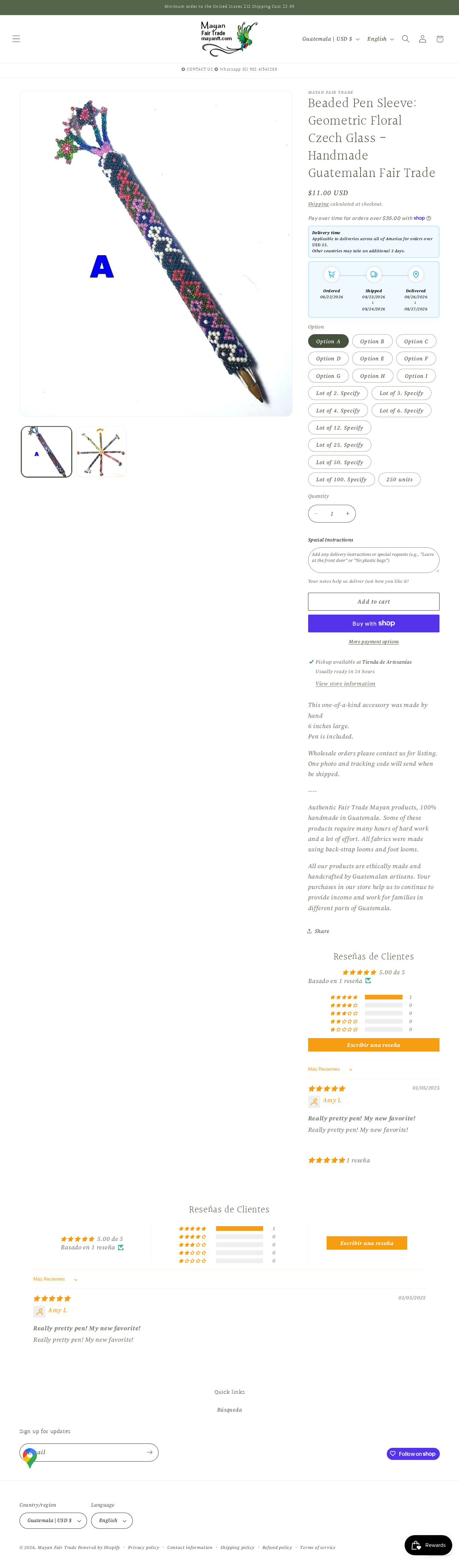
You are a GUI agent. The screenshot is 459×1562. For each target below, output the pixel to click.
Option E (372, 358)
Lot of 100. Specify (341, 479)
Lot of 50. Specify (340, 461)
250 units (399, 479)
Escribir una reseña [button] (374, 1044)
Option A (328, 341)
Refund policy (277, 1547)
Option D (328, 358)
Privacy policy (143, 1547)
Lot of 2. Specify (338, 392)
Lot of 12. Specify (340, 427)
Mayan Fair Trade (58, 1547)
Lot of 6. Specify (402, 410)
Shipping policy (237, 1547)
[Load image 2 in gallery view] (101, 451)
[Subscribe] (149, 1452)
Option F (416, 358)
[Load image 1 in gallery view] (46, 451)
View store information (346, 683)
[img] (326, 1088)
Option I (416, 375)
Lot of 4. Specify (338, 410)
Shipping (318, 203)
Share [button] (322, 930)
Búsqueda (229, 1409)
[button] (16, 39)
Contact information (190, 1547)
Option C (416, 341)
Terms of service (318, 1547)
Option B (372, 341)
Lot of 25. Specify (340, 444)
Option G (328, 375)
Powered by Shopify (99, 1547)
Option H (372, 375)
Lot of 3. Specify (402, 392)
